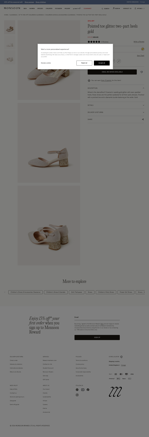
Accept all (102, 63)
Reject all (84, 63)
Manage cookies (46, 63)
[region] (75, 56)
